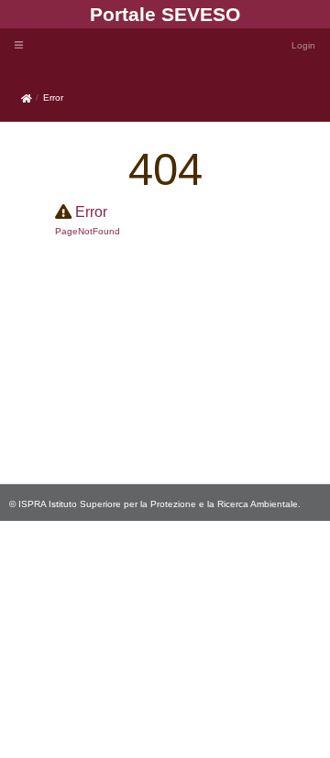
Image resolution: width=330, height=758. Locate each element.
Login (303, 45)
